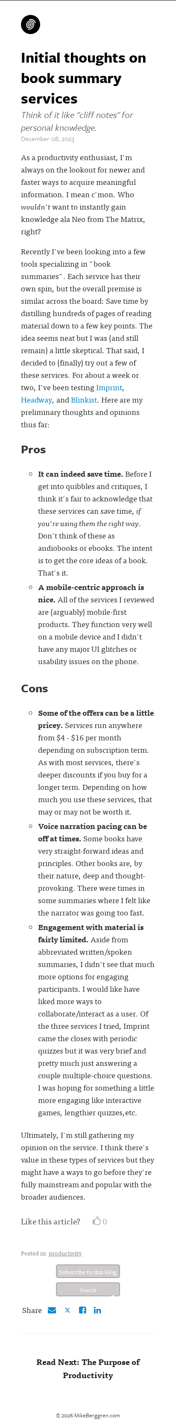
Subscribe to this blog (88, 1271)
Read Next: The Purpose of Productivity (87, 1368)
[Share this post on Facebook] (82, 1309)
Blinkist (84, 399)
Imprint (109, 387)
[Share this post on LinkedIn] (97, 1309)
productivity (65, 1253)
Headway (36, 399)
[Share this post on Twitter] (68, 1309)
